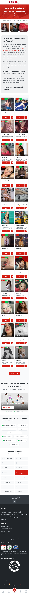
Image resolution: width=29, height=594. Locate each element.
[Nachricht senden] (12, 117)
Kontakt (10, 581)
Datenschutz (16, 581)
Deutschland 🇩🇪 (8, 497)
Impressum (23, 581)
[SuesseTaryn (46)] (18, 395)
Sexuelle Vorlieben (5, 531)
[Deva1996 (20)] (17, 399)
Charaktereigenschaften (7, 528)
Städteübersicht (5, 526)
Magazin (3, 533)
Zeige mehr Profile (14, 373)
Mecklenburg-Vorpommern (18, 497)
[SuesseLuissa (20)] (21, 397)
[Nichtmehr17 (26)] (7, 400)
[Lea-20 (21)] (6, 393)
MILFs (2, 497)
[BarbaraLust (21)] (10, 398)
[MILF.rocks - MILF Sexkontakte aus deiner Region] (14, 2)
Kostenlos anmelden (7, 407)
